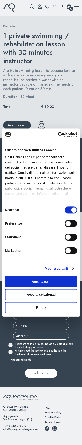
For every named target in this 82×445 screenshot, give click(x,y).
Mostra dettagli (56, 268)
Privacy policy (53, 413)
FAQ (47, 408)
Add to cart (17, 125)
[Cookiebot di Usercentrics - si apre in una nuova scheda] (58, 134)
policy (39, 351)
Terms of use (53, 422)
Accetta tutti (41, 281)
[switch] (66, 223)
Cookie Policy (53, 417)
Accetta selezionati (41, 294)
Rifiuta (41, 307)
